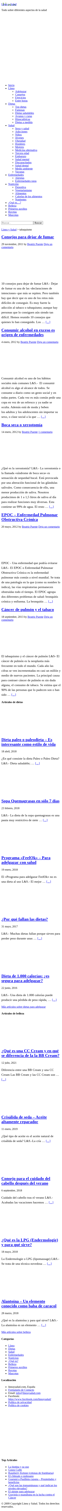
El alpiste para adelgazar (21, 1491)
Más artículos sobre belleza (16, 1332)
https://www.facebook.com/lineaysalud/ (29, 1399)
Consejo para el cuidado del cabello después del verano (25, 1180)
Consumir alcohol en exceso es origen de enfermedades (28, 332)
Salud (11, 1351)
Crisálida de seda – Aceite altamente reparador (24, 1119)
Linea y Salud (9, 4)
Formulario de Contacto (21, 1389)
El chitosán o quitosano (21, 1476)
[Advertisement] (31, 50)
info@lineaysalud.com (28, 1393)
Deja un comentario (47, 342)
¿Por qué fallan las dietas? (24, 919)
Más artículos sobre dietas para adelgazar (23, 1006)
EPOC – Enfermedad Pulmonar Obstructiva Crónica (29, 517)
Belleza (12, 1364)
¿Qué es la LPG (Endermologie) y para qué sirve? (29, 1242)
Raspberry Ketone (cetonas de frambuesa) (31, 1473)
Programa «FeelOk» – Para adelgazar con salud (25, 860)
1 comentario (45, 431)
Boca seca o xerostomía (21, 425)
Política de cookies (18, 1405)
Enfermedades (16, 1354)
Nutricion (13, 1358)
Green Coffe (15, 1469)
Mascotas (13, 1373)
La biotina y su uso (18, 1466)
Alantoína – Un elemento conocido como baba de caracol (28, 1303)
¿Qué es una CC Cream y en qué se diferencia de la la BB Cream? (30, 1053)
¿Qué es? (13, 1361)
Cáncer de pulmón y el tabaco (27, 609)
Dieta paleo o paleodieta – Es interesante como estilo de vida (28, 741)
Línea (11, 1345)
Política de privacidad (20, 1402)
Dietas (11, 1348)
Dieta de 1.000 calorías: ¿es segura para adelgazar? (25, 978)
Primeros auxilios (17, 1367)
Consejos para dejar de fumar (27, 237)
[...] (48, 322)
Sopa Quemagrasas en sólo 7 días (30, 801)
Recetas (12, 1370)
